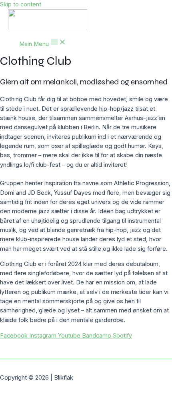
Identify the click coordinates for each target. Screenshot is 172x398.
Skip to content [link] (20, 4)
